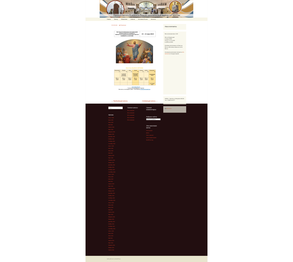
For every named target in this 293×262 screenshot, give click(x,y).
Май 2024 (110, 181)
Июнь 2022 (110, 235)
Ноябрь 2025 (111, 139)
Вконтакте (169, 108)
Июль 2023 (110, 205)
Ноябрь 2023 (111, 195)
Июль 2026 (110, 120)
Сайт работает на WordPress (114, 259)
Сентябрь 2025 (111, 143)
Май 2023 (110, 209)
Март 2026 (110, 129)
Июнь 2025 (110, 150)
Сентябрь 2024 (111, 172)
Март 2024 (110, 186)
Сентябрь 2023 (111, 200)
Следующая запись (149, 101)
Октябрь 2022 (111, 226)
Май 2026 (110, 124)
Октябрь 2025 (111, 141)
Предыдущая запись (119, 101)
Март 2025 (110, 157)
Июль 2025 (110, 148)
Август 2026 (111, 117)
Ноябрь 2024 (111, 167)
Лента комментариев (151, 137)
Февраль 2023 (111, 217)
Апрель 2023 (111, 212)
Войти (147, 133)
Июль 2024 (110, 176)
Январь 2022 (111, 247)
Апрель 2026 (111, 127)
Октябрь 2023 (111, 198)
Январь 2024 (111, 191)
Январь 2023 (111, 219)
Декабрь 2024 (111, 165)
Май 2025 (110, 153)
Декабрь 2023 (111, 193)
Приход (116, 19)
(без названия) (130, 110)
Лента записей (149, 135)
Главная (109, 19)
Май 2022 (110, 238)
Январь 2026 (111, 134)
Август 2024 (111, 174)
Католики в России (143, 19)
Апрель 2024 (111, 183)
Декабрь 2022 (111, 221)
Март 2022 (110, 242)
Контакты (153, 19)
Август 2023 (111, 202)
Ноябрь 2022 (111, 224)
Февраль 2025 (111, 160)
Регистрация (149, 130)
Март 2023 (110, 214)
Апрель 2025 (111, 155)
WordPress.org (149, 140)
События (132, 19)
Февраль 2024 (111, 188)
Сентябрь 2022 (111, 228)
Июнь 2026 (110, 122)
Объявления (124, 19)
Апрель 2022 (111, 240)
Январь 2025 (111, 162)
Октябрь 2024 (111, 169)
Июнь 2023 (110, 207)
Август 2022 (111, 231)
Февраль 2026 (111, 131)
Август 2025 (111, 146)
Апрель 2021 (111, 250)
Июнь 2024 (110, 179)
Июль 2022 (110, 233)
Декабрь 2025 (111, 136)
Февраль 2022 (111, 245)
